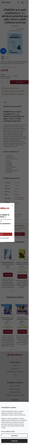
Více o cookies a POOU (8, 431)
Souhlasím (14, 441)
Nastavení (14, 436)
